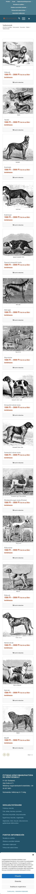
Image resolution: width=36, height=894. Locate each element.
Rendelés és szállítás (18, 4)
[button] (33, 855)
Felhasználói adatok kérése (18, 10)
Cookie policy (10, 891)
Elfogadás (18, 876)
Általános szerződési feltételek (18, 7)
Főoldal (8, 1)
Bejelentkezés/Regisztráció (24, 1)
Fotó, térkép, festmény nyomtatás (12, 811)
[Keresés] (18, 18)
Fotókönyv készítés (8, 808)
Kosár (13, 1)
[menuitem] (8, 1)
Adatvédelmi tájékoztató (21, 891)
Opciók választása (18, 82)
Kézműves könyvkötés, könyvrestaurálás (14, 814)
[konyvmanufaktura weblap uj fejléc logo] (15, 18)
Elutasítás (18, 881)
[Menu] (22, 18)
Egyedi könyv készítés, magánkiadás (13, 818)
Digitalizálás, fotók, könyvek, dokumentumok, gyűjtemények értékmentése (15, 822)
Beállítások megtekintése (18, 886)
